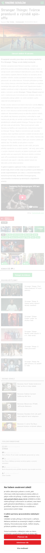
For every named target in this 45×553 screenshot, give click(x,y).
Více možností (22, 548)
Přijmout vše (22, 537)
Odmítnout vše (22, 542)
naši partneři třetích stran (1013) (15, 499)
